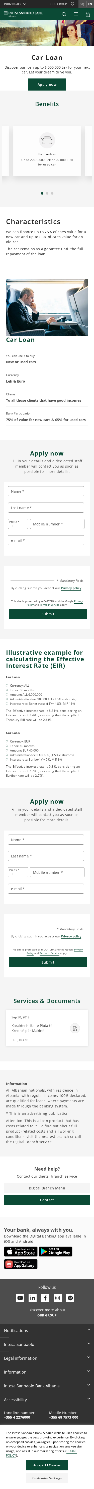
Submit (48, 613)
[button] (64, 14)
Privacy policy (71, 588)
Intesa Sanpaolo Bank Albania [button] (32, 1386)
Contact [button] (47, 1199)
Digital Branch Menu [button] (47, 1188)
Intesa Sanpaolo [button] (19, 1344)
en (90, 4)
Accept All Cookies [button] (47, 1465)
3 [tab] (52, 193)
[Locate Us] (73, 4)
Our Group (58, 4)
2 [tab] (47, 193)
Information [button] (15, 1372)
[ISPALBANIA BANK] (23, 14)
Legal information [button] (20, 1358)
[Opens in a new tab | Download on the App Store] (21, 1252)
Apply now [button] (47, 84)
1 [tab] (42, 193)
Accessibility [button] (15, 1399)
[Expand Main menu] (76, 14)
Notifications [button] (16, 1330)
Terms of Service (49, 604)
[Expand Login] (88, 14)
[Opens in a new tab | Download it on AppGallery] (21, 1264)
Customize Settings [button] (47, 1478)
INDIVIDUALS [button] (12, 4)
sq (82, 4)
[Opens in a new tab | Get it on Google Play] (55, 1252)
